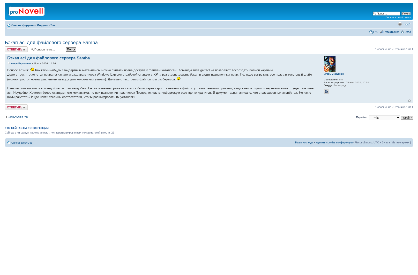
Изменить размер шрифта (407, 24)
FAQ (376, 31)
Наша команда (304, 142)
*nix (53, 25)
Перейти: (361, 117)
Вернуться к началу (409, 100)
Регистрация (391, 31)
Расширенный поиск (398, 17)
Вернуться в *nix (18, 116)
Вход (408, 31)
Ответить (10, 47)
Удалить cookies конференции (334, 142)
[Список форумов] (27, 10)
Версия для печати (400, 24)
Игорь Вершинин (21, 63)
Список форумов (23, 25)
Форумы (42, 25)
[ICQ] (326, 91)
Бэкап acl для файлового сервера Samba (51, 42)
